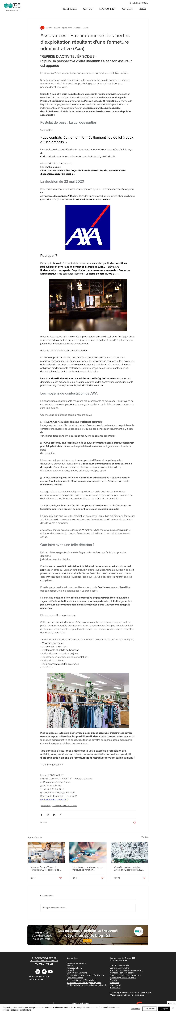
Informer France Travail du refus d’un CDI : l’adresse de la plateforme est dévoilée (46, 868)
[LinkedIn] (37, 971)
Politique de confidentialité (20, 1009)
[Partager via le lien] (60, 814)
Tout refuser (149, 1008)
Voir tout (145, 837)
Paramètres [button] (135, 1008)
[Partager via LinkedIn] (54, 814)
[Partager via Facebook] (41, 814)
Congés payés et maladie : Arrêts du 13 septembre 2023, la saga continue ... (129, 868)
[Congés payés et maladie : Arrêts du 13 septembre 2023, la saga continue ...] (129, 852)
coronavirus (46, 806)
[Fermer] (172, 1008)
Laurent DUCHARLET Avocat (64, 806)
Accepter (164, 1008)
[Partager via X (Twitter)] (48, 814)
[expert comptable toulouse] (44, 971)
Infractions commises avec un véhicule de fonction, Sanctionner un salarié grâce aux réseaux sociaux (87, 868)
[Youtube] (50, 971)
